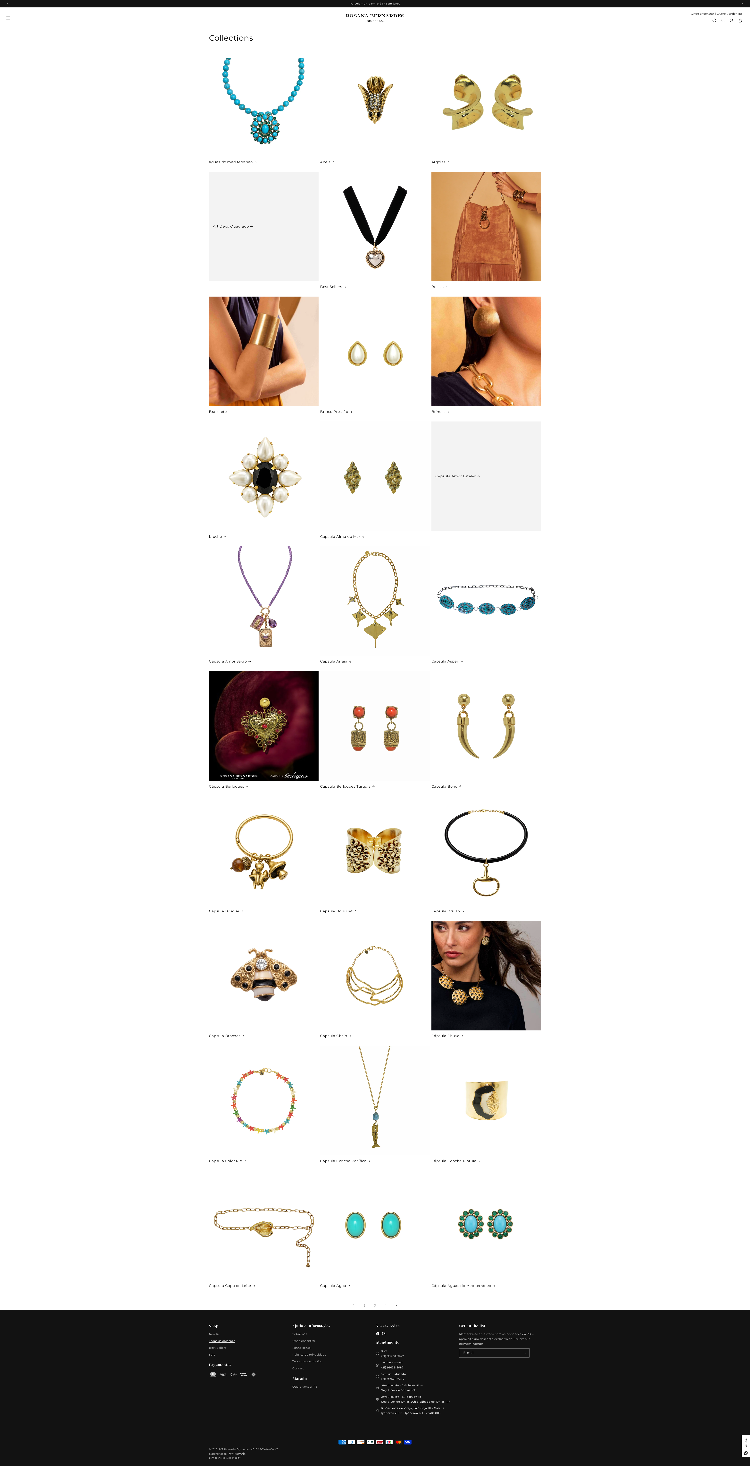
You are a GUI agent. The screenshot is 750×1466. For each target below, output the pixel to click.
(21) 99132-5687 (392, 1367)
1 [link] (353, 1305)
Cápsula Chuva (445, 1036)
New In (214, 1334)
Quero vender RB (729, 13)
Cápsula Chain (333, 1036)
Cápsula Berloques (226, 786)
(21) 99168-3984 (392, 1379)
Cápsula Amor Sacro (228, 661)
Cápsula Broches (224, 1036)
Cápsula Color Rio (225, 1161)
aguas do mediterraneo (231, 162)
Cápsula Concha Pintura (454, 1161)
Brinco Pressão (334, 412)
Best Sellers (331, 287)
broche (215, 536)
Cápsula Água (333, 1286)
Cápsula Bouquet (336, 911)
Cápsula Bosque (224, 911)
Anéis (325, 162)
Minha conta (301, 1347)
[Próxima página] (396, 1305)
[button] (8, 18)
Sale (212, 1354)
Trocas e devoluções (307, 1361)
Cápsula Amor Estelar (455, 476)
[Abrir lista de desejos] (723, 20)
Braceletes (219, 412)
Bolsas (437, 287)
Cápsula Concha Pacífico (343, 1161)
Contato (298, 1368)
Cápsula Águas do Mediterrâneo (461, 1286)
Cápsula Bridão (445, 911)
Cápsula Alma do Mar (340, 536)
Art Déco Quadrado (231, 226)
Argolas (438, 162)
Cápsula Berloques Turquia (345, 786)
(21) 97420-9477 (392, 1356)
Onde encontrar (702, 13)
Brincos (438, 412)
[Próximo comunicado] (742, 3)
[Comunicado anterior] (7, 3)
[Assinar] (525, 1353)
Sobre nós (299, 1334)
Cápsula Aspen (445, 661)
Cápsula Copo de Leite (230, 1286)
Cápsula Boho (444, 786)
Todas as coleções (222, 1341)
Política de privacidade (309, 1354)
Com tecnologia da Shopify (225, 1457)
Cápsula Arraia (333, 661)
